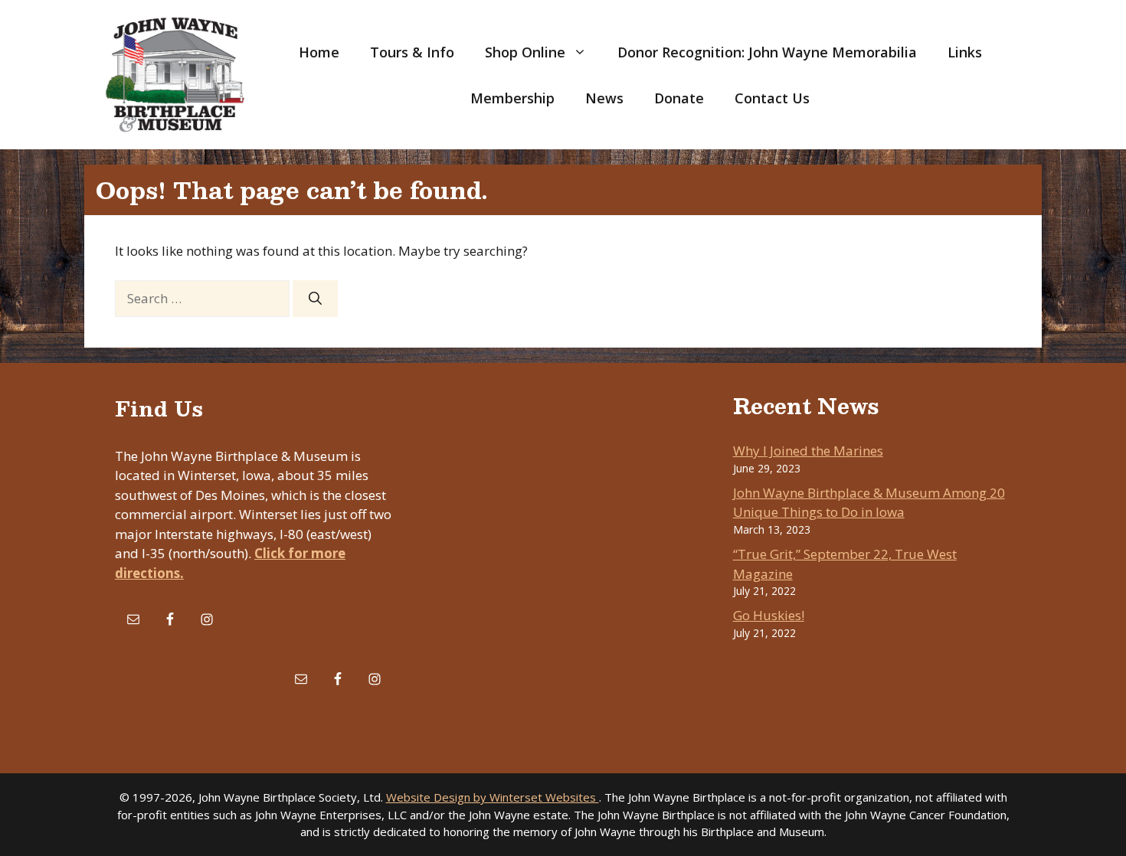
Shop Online (525, 52)
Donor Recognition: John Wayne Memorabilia (767, 52)
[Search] (315, 298)
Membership (512, 98)
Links (965, 52)
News (604, 98)
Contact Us (772, 98)
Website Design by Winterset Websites (492, 797)
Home (319, 52)
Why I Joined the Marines (808, 450)
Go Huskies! (768, 615)
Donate (679, 98)
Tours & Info (412, 52)
